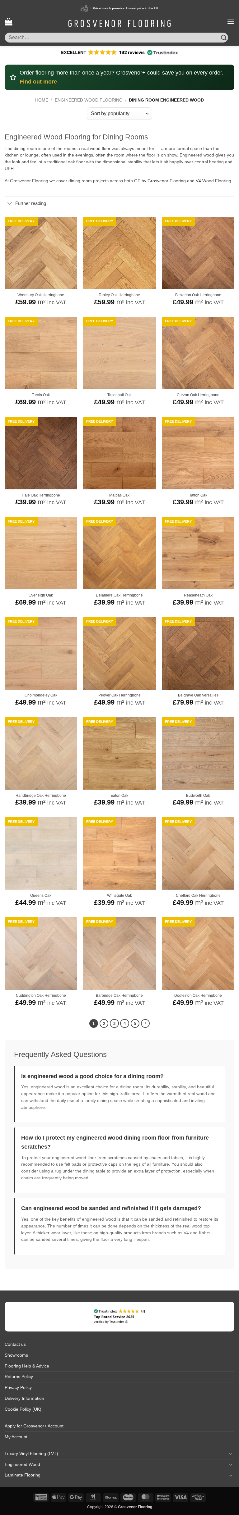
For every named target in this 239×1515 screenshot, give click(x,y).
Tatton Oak (198, 495)
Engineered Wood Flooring (89, 100)
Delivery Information (24, 1398)
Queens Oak (40, 895)
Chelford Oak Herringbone (198, 895)
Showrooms (16, 1355)
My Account (16, 1437)
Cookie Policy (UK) (23, 1409)
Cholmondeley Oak (41, 695)
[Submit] (224, 37)
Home (41, 100)
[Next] (145, 1023)
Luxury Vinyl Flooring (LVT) (31, 1453)
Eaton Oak (119, 795)
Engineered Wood (22, 1464)
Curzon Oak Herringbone (198, 395)
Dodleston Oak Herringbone (198, 995)
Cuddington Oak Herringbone (41, 995)
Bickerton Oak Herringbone (198, 295)
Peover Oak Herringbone (119, 695)
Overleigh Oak (41, 595)
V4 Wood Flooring (213, 181)
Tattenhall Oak (119, 395)
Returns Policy (19, 1376)
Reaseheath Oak (198, 595)
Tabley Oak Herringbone (119, 295)
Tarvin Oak (41, 395)
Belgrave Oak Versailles (198, 695)
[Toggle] (10, 204)
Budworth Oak (198, 795)
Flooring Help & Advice (27, 1366)
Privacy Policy (18, 1387)
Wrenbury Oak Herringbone (40, 295)
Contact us (15, 1344)
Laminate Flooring (22, 1475)
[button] (8, 21)
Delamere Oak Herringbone (119, 595)
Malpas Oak (119, 495)
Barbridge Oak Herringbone (119, 995)
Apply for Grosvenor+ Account (34, 1426)
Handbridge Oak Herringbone (41, 795)
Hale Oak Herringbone (41, 495)
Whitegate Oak (119, 895)
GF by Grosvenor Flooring (160, 181)
